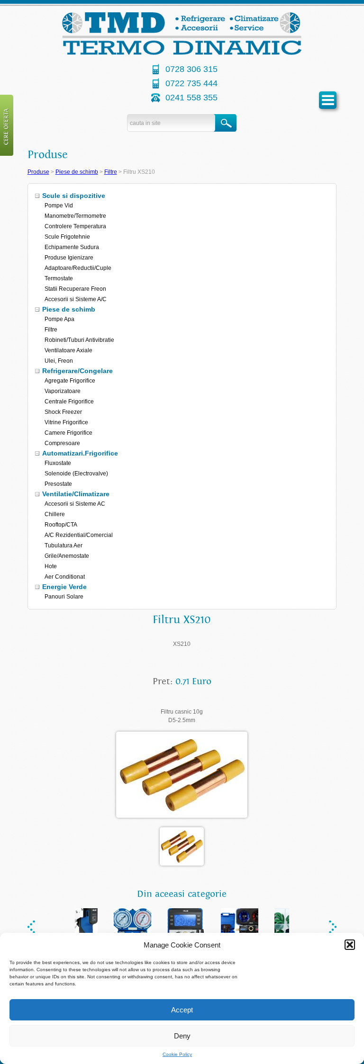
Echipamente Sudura (72, 247)
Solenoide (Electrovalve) (76, 473)
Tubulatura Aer (63, 545)
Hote (51, 566)
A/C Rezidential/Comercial (79, 535)
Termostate (59, 278)
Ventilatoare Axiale (68, 350)
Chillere (55, 514)
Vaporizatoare (63, 391)
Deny (182, 1036)
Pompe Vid (59, 205)
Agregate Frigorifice (70, 380)
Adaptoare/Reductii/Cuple (78, 268)
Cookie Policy (177, 1054)
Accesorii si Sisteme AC (75, 504)
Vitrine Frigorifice (66, 422)
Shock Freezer (63, 412)
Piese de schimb (76, 172)
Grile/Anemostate (67, 556)
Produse (38, 172)
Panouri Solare (64, 596)
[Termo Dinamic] (182, 53)
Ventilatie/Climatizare (75, 494)
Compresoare (62, 443)
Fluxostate (58, 463)
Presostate (58, 484)
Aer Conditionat (65, 576)
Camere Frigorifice (68, 432)
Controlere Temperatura (75, 226)
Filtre (110, 172)
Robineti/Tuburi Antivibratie (79, 340)
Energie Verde (64, 586)
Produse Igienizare (69, 257)
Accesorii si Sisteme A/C (76, 299)
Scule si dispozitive (73, 195)
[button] (350, 944)
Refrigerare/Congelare (77, 371)
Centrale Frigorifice (69, 401)
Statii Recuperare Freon (75, 289)
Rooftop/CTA (61, 524)
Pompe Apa (59, 319)
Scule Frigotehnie (67, 236)
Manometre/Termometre (75, 216)
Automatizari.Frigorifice (80, 453)
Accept (182, 1010)
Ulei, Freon (59, 361)
